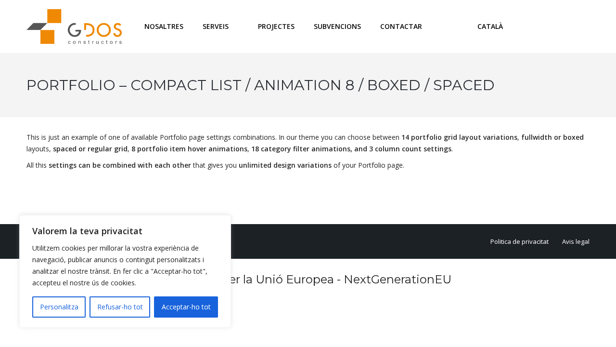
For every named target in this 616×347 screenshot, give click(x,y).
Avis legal (576, 241)
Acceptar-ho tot (186, 306)
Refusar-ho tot (120, 306)
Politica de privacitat (519, 241)
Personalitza (59, 306)
